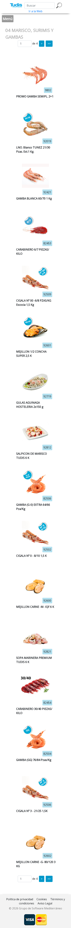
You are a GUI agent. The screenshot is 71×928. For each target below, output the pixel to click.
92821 (47, 651)
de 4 (35, 43)
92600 (47, 600)
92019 (47, 141)
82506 (47, 498)
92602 (47, 856)
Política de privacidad (19, 899)
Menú (8, 18)
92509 (47, 294)
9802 (48, 90)
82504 (47, 754)
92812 (47, 447)
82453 (47, 243)
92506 (47, 805)
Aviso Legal (45, 903)
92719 (47, 396)
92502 (47, 549)
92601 (47, 345)
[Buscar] (59, 5)
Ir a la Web (35, 11)
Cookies (42, 899)
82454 (47, 703)
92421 (47, 192)
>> (49, 44)
